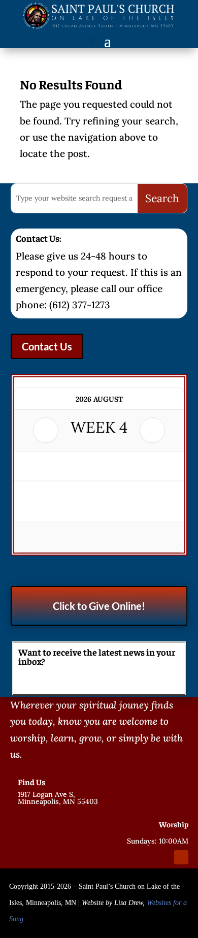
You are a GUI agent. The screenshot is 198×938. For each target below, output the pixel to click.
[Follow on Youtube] (181, 857)
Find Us (31, 782)
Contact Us (47, 346)
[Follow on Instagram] (163, 857)
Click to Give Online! (99, 606)
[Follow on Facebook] (145, 857)
